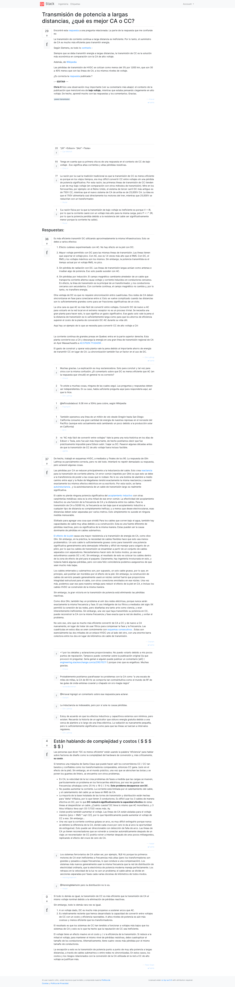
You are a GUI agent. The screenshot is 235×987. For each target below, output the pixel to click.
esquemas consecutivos (119, 629)
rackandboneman (69, 687)
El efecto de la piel (63, 535)
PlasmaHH (66, 407)
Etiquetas (75, 4)
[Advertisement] (104, 123)
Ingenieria (63, 4)
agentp (65, 451)
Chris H (65, 168)
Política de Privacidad (59, 983)
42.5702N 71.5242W (90, 343)
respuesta (74, 30)
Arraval (151, 99)
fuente (151, 102)
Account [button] (187, 4)
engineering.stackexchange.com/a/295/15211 (83, 662)
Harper (151, 844)
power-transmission (61, 99)
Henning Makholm (69, 877)
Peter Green (149, 965)
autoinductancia (62, 486)
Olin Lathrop (149, 357)
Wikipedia (72, 62)
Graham (151, 642)
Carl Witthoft (67, 152)
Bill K (64, 430)
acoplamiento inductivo (120, 495)
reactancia (146, 470)
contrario (86, 47)
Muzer (64, 202)
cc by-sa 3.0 (166, 980)
